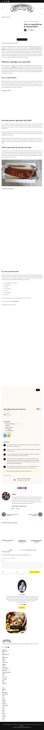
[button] (36, 409)
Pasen (3, 682)
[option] (8, 534)
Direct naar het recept (22, 39)
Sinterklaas (4, 683)
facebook (2, 1)
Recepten (31, 21)
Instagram (17, 509)
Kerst (3, 680)
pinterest (6, 1)
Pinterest (19, 509)
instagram (4, 1)
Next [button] (41, 523)
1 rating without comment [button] (30, 550)
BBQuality (15, 67)
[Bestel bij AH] (5, 435)
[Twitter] (23, 488)
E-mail (16, 571)
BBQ (34, 21)
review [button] (25, 480)
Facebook (15, 509)
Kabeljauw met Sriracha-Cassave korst (36, 541)
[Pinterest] (25, 488)
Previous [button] (39, 523)
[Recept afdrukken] (38, 390)
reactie (27, 471)
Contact (29, 727)
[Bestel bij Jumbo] (8, 435)
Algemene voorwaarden (17, 727)
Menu (41, 8)
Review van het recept (5, 558)
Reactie (3, 561)
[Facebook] (21, 488)
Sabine (28, 30)
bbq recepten (16, 301)
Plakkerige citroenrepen (7, 540)
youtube (9, 1)
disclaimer (22, 725)
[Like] (18, 488)
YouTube (12, 509)
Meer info (22, 607)
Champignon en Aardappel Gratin (22, 541)
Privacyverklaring (25, 727)
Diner (37, 21)
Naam (3, 571)
